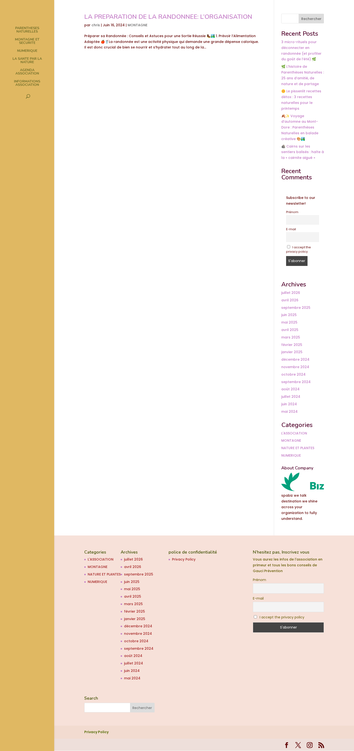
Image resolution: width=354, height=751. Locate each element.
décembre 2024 (295, 359)
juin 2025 (289, 314)
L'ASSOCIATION (294, 433)
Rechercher (311, 18)
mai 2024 (289, 411)
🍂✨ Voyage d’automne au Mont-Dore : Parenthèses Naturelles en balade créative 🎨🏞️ (299, 127)
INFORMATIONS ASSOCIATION (27, 83)
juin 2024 (289, 404)
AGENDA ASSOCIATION (27, 72)
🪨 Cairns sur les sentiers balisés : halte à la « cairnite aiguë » (302, 152)
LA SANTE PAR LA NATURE (27, 60)
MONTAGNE (137, 25)
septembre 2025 (295, 307)
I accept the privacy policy (298, 249)
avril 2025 (289, 329)
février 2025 (291, 344)
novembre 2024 (295, 367)
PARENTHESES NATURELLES (27, 30)
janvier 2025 (291, 352)
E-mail (291, 229)
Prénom (292, 212)
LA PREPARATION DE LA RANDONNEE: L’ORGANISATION (168, 17)
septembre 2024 (296, 381)
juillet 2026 (290, 292)
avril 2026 (289, 300)
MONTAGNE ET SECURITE (27, 41)
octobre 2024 (293, 374)
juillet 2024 (290, 396)
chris (96, 25)
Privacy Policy (184, 559)
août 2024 (290, 389)
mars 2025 (290, 337)
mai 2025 (289, 322)
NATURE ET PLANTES (297, 448)
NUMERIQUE (27, 51)
